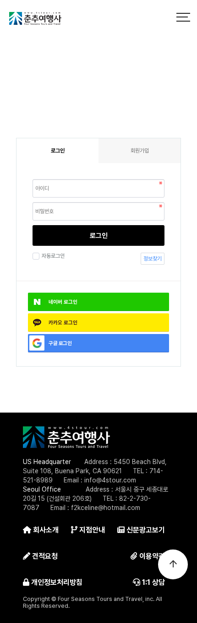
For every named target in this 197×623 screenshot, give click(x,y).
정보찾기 (152, 258)
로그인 (99, 236)
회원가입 (140, 150)
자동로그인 (53, 256)
